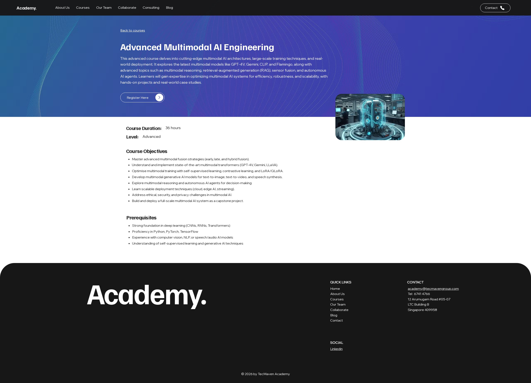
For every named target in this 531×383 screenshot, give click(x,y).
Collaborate (339, 310)
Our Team (338, 304)
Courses (337, 299)
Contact (336, 320)
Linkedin (336, 349)
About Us (337, 294)
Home (335, 288)
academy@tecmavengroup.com (433, 288)
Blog (333, 315)
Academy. (27, 8)
